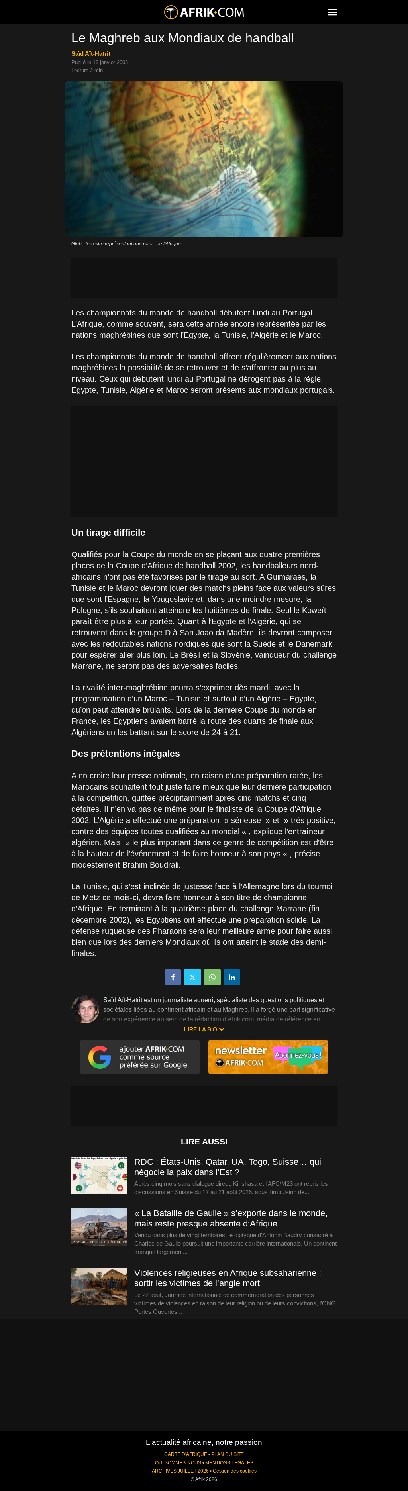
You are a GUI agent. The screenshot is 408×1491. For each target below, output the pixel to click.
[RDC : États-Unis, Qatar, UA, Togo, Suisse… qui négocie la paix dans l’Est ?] (99, 1176)
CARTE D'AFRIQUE (185, 1454)
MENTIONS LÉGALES (229, 1463)
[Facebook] (173, 977)
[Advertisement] (204, 278)
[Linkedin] (232, 977)
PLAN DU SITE (227, 1454)
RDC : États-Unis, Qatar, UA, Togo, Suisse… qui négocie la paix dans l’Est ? (227, 1167)
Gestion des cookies (235, 1471)
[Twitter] (192, 977)
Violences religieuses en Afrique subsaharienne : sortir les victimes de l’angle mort (227, 1278)
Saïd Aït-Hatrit (90, 53)
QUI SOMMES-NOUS (178, 1463)
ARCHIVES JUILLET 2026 (180, 1471)
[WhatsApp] (212, 977)
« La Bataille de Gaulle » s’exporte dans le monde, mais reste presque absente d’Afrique (231, 1218)
